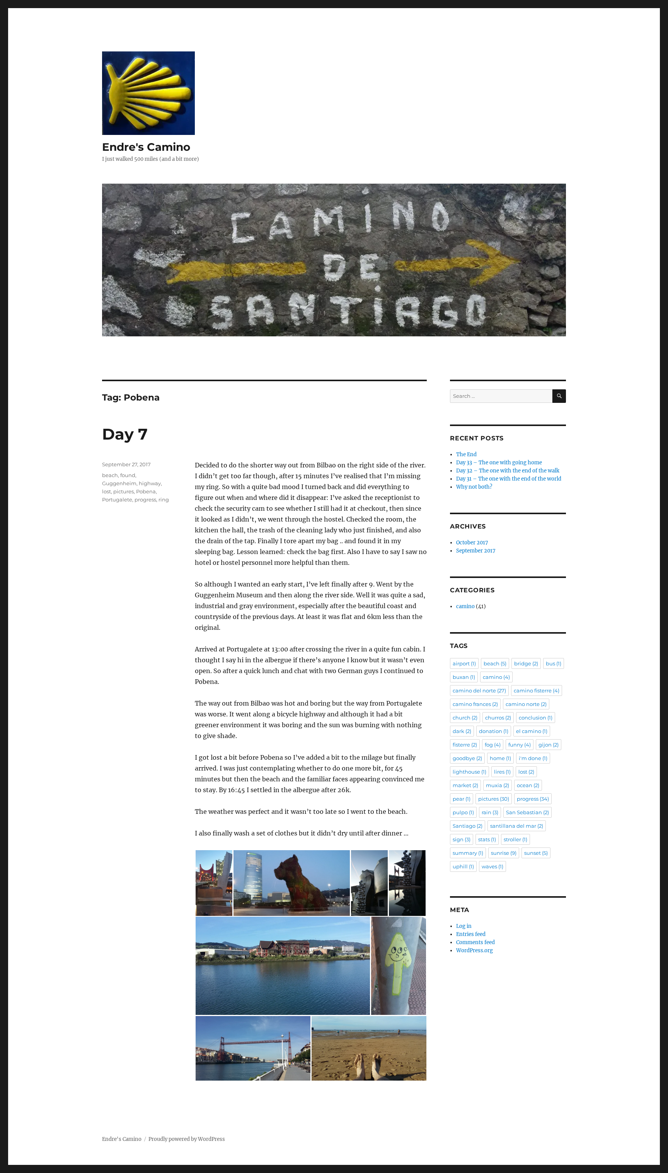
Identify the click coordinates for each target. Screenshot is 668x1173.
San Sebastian (527, 812)
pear (461, 799)
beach (110, 475)
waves (492, 866)
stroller (515, 839)
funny (519, 745)
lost (106, 491)
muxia (497, 785)
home (500, 758)
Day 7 (125, 434)
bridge (526, 663)
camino (465, 606)
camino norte (526, 704)
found (127, 475)
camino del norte (479, 690)
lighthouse (469, 772)
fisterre (465, 745)
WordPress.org (474, 950)
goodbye (467, 758)
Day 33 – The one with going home (499, 462)
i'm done (533, 758)
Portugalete (117, 499)
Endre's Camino (146, 146)
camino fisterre (536, 690)
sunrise (503, 853)
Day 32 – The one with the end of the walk (507, 470)
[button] (214, 883)
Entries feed (471, 934)
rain (490, 812)
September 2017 (476, 550)
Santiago (467, 826)
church (465, 717)
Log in (464, 926)
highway (150, 483)
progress (145, 499)
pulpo (463, 812)
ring (163, 499)
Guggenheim (119, 483)
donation (493, 731)
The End (466, 454)
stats (487, 839)
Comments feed (475, 942)
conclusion (535, 717)
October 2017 (472, 542)
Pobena (146, 491)
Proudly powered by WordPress (186, 1139)
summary (468, 853)
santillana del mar (516, 826)
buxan (464, 677)
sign (461, 839)
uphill (463, 866)
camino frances (475, 704)
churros (498, 717)
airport (464, 663)
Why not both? (474, 487)
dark (462, 731)
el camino (531, 731)
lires (502, 772)
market (465, 785)
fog (493, 745)
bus (553, 663)
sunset (536, 853)
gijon (548, 745)
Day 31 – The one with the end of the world (508, 479)
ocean (528, 785)
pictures (123, 491)
